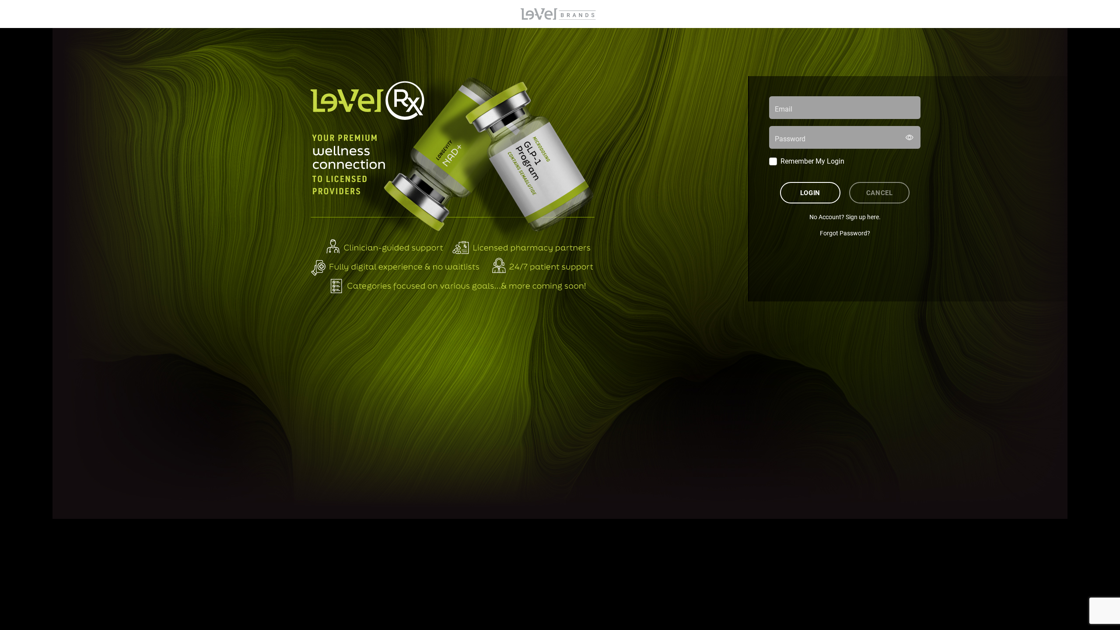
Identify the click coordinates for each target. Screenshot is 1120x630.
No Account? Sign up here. (845, 217)
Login (810, 192)
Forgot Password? (845, 233)
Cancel (879, 192)
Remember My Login (812, 160)
